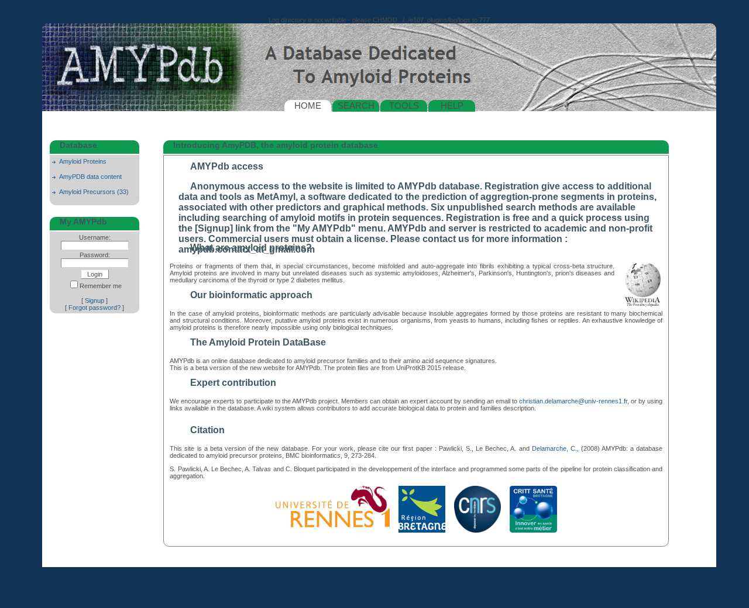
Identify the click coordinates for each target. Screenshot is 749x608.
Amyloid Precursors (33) (94, 191)
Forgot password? (94, 307)
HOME (307, 105)
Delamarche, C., (555, 448)
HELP (452, 105)
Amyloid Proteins (82, 161)
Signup (94, 300)
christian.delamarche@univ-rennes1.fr (573, 401)
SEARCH (356, 105)
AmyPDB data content (90, 176)
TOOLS (404, 105)
